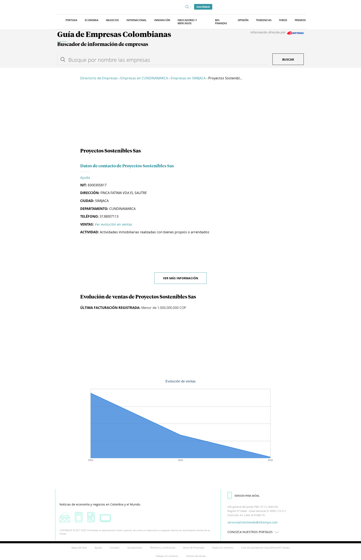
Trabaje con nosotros (167, 555)
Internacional (136, 20)
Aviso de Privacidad (193, 547)
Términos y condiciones (162, 547)
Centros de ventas (196, 555)
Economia (91, 20)
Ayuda (85, 177)
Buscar (288, 59)
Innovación (162, 20)
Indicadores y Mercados (187, 21)
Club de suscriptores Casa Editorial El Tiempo (265, 547)
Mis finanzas (221, 21)
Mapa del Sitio (79, 547)
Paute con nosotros (222, 547)
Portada (71, 20)
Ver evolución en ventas (113, 224)
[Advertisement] (180, 115)
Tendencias (264, 20)
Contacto (114, 547)
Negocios (112, 20)
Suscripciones (134, 547)
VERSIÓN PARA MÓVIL (246, 495)
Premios (300, 20)
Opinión (243, 20)
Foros (283, 20)
